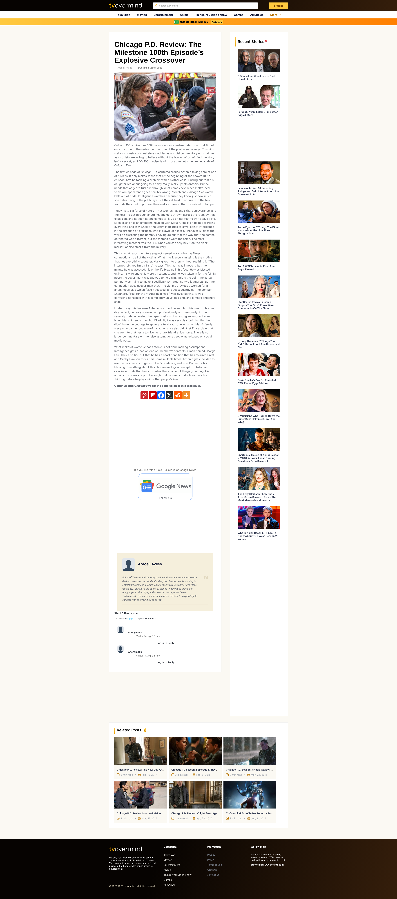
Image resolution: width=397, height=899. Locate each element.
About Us (212, 869)
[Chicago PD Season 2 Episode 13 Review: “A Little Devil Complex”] (195, 751)
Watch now (217, 22)
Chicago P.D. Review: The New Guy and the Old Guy (148, 769)
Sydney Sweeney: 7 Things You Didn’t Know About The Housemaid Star (259, 344)
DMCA (210, 859)
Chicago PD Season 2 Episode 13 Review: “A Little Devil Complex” (210, 769)
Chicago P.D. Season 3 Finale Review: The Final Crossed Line (262, 769)
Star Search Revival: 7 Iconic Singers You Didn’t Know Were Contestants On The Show (256, 305)
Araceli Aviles (125, 67)
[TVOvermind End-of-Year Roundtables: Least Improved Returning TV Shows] (249, 795)
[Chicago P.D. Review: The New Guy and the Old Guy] (140, 751)
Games (238, 14)
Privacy (211, 854)
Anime (184, 14)
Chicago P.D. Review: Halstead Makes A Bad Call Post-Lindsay (154, 813)
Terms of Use (214, 864)
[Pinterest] (144, 395)
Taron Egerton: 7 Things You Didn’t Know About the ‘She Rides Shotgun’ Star (258, 230)
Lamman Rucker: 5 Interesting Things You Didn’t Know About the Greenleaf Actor (258, 191)
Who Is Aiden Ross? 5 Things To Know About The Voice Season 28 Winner (258, 536)
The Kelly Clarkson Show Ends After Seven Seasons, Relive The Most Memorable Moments (257, 497)
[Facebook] (161, 395)
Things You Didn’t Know (211, 14)
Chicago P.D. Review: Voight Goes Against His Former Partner (207, 813)
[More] (186, 395)
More (273, 14)
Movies (142, 14)
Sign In (278, 5)
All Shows (256, 14)
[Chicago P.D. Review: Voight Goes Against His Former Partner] (195, 795)
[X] (169, 395)
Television (123, 14)
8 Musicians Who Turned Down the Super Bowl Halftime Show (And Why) (259, 419)
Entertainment (163, 14)
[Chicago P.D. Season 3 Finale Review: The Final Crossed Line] (249, 751)
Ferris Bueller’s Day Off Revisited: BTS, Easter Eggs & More (257, 382)
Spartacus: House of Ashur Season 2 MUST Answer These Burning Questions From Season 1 (258, 458)
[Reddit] (178, 395)
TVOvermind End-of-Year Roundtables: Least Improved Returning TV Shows (271, 813)
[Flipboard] (153, 395)
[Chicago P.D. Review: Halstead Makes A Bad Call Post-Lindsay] (140, 795)
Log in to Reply (165, 643)
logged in (131, 618)
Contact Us (213, 874)
